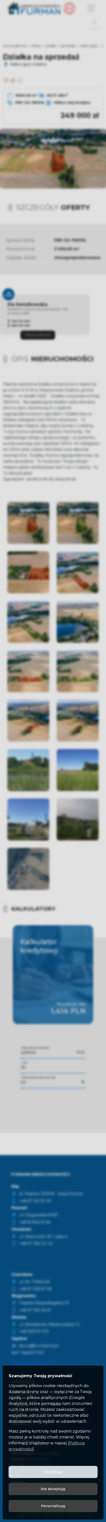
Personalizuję (53, 1506)
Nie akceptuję (53, 1489)
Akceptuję (53, 1472)
